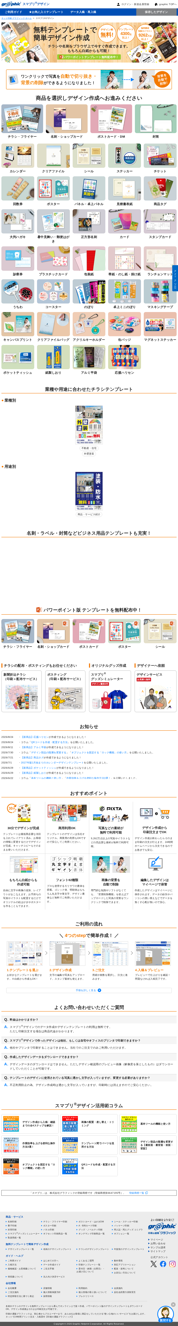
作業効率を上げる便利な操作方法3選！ (88, 778)
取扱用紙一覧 (14, 1237)
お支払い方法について (125, 1272)
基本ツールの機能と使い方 (46, 778)
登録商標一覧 (136, 1193)
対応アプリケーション (125, 1264)
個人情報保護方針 (52, 1292)
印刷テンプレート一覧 (89, 1264)
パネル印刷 (48, 1229)
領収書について (15, 1276)
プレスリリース (86, 1296)
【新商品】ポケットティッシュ (38, 767)
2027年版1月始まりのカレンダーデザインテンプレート (52, 762)
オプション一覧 (121, 1233)
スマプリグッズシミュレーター (24, 1233)
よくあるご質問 (86, 1260)
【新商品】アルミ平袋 (33, 747)
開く (165, 1314)
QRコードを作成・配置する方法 (49, 742)
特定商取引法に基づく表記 (21, 1296)
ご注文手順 (48, 1268)
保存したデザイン (156, 11)
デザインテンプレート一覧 (21, 1249)
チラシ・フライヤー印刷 (55, 1221)
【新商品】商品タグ (32, 757)
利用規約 (83, 1288)
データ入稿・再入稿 (83, 11)
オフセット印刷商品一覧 (55, 1233)
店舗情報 (47, 1288)
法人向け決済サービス (54, 1276)
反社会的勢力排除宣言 (125, 1292)
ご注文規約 (13, 1292)
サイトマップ (158, 1251)
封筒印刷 (12, 1229)
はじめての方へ (51, 1260)
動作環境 (118, 1260)
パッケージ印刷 (121, 1225)
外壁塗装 (89, 453)
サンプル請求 (158, 1247)
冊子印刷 (12, 1225)
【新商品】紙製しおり (33, 772)
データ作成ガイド (52, 1264)
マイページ (157, 1239)
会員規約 (118, 1288)
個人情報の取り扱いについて (93, 1292)
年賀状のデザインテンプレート (129, 1249)
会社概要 (12, 1288)
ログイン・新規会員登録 (135, 4)
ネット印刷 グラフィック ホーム (16, 18)
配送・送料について (124, 1268)
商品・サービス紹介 (89, 514)
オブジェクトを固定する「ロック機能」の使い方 (99, 752)
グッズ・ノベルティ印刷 (91, 1229)
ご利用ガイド (13, 11)
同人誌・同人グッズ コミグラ (128, 1229)
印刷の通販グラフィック (18, 1314)
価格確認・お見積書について (22, 1268)
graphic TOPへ (168, 4)
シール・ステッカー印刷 (126, 1221)
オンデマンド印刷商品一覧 (92, 1233)
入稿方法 (12, 1264)
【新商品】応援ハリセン (35, 737)
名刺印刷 (12, 1221)
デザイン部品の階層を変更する (48, 752)
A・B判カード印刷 (88, 1225)
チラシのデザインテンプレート (94, 1249)
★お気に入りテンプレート (46, 11)
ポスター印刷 (49, 1225)
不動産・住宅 (89, 448)
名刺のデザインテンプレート (57, 1249)
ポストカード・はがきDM (91, 1221)
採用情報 (47, 1296)
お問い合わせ (158, 1243)
